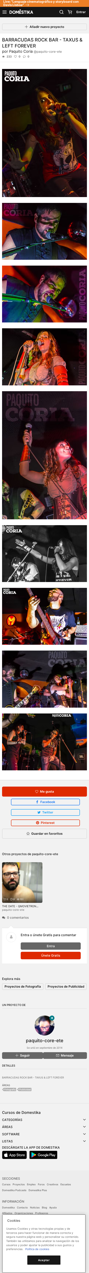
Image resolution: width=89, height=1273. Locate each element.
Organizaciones (23, 1213)
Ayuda (53, 1207)
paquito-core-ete (45, 854)
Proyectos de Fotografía (23, 986)
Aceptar (44, 1260)
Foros (41, 1184)
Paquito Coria (35, 51)
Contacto (22, 1207)
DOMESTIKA (21, 12)
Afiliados (7, 1213)
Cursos (6, 1184)
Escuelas (65, 1184)
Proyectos (19, 1184)
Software (11, 1134)
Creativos (52, 1184)
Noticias (35, 1207)
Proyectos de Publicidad (66, 986)
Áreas (7, 1127)
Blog (44, 1207)
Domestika (8, 1207)
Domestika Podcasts (14, 1190)
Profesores (41, 1213)
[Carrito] (69, 12)
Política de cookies (37, 1249)
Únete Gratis (50, 955)
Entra (51, 946)
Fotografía (10, 1089)
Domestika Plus (38, 1190)
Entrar (81, 12)
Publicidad (25, 1089)
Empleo (31, 1184)
